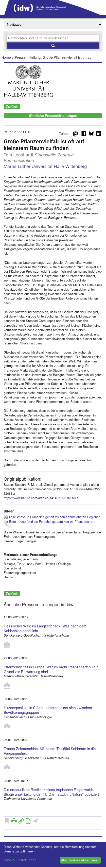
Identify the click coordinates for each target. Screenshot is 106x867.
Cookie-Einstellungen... (21, 860)
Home (6, 57)
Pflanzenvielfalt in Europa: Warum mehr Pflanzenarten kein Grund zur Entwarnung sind (51, 669)
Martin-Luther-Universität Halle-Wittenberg (45, 166)
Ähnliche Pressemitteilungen (53, 115)
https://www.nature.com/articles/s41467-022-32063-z (41, 497)
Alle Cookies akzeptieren (80, 860)
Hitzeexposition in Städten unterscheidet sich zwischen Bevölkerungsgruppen (48, 710)
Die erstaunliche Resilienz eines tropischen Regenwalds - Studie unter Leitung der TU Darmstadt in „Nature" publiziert (51, 792)
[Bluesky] (91, 134)
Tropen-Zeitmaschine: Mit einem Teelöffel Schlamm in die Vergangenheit (50, 751)
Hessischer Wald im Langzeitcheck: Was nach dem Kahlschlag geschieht (45, 628)
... (57, 536)
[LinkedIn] (98, 134)
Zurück (12, 106)
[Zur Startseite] (53, 13)
